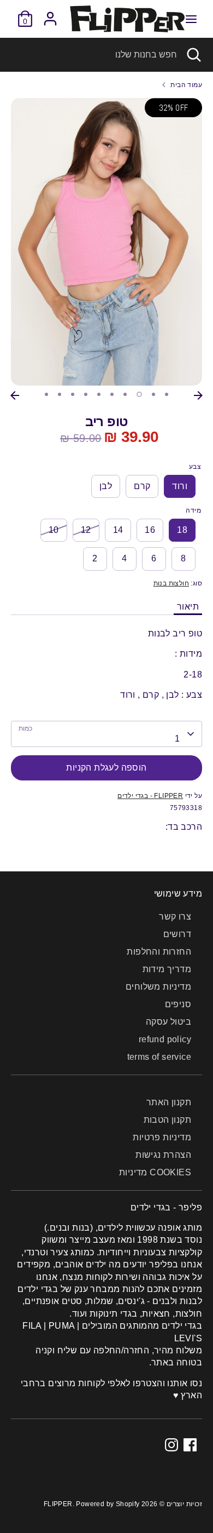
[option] (106, 242)
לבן (105, 486)
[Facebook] (190, 1444)
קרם (142, 486)
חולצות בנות (171, 583)
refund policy (165, 1039)
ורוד (179, 486)
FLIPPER (58, 1504)
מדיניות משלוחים (158, 986)
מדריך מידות (167, 969)
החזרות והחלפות (159, 951)
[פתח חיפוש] (195, 54)
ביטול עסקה (168, 1021)
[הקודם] (15, 395)
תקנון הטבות (167, 1119)
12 (86, 530)
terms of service (159, 1056)
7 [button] (125, 394)
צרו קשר (175, 916)
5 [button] (98, 394)
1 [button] (46, 394)
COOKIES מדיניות (155, 1172)
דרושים (177, 934)
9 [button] (153, 394)
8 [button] (139, 394)
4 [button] (85, 394)
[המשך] (198, 395)
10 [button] (166, 394)
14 (118, 530)
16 (150, 530)
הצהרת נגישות (163, 1154)
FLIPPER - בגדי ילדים (150, 796)
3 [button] (72, 394)
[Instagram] (171, 1444)
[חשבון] (50, 13)
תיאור (188, 606)
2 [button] (59, 394)
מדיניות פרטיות (162, 1137)
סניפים (178, 1004)
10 (54, 530)
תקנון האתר (168, 1102)
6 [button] (112, 394)
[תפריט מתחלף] (191, 18)
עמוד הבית (186, 85)
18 (182, 530)
